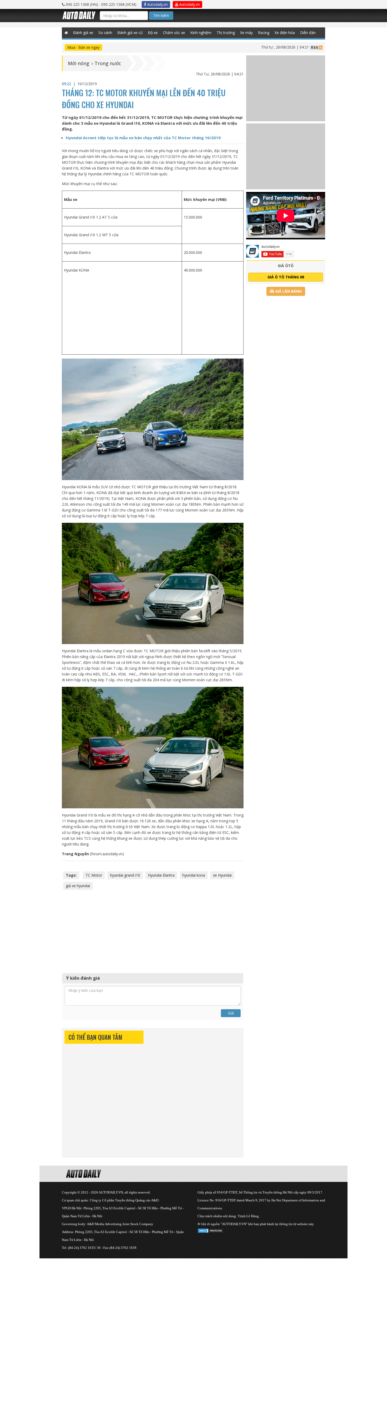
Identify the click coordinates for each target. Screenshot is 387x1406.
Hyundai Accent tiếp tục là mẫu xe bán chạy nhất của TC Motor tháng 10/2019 (143, 137)
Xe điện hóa (285, 32)
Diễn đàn (308, 32)
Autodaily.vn (157, 4)
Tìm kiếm (161, 15)
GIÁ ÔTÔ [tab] (286, 265)
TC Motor (94, 875)
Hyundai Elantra (161, 875)
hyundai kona (193, 875)
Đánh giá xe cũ (130, 32)
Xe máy (246, 32)
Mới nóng (78, 63)
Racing (263, 32)
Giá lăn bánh (288, 291)
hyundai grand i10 (125, 875)
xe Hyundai (222, 875)
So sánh (105, 32)
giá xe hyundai (78, 885)
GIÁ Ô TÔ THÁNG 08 (285, 276)
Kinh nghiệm (200, 32)
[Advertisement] (121, 313)
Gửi (231, 1013)
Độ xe (153, 32)
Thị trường (226, 32)
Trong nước (108, 63)
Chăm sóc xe (174, 32)
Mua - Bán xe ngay (83, 47)
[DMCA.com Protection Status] (210, 1230)
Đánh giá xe (83, 32)
